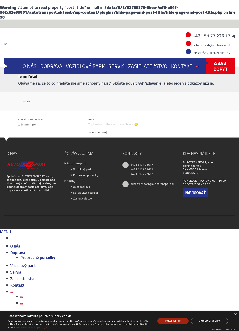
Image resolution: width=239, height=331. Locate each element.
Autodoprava (81, 187)
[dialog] (119, 321)
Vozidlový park (85, 66)
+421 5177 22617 (142, 164)
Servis (116, 66)
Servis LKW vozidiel (85, 192)
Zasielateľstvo (147, 66)
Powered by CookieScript (224, 329)
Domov (14, 66)
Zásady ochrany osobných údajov (31, 327)
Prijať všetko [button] (173, 320)
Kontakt (181, 66)
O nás (29, 66)
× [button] (235, 314)
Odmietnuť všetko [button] (209, 320)
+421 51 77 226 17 (211, 35)
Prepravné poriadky (85, 175)
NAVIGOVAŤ (195, 193)
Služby (71, 181)
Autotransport (76, 163)
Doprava (51, 66)
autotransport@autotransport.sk (212, 45)
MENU (5, 232)
